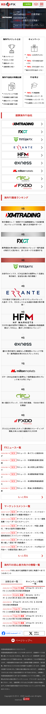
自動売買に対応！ (9, 67)
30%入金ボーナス (35, 67)
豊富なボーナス (8, 63)
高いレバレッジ (8, 56)
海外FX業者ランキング (16, 197)
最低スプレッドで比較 (11, 101)
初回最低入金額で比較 (11, 97)
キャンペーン (34, 39)
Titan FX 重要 (19, 588)
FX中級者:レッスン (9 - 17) (34, 99)
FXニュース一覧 (12, 447)
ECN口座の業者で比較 (10, 104)
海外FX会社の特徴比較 (11, 77)
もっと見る (23, 497)
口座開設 (27, 4)
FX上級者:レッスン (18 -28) (35, 103)
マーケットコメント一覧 (17, 506)
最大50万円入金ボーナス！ (35, 70)
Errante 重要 (18, 595)
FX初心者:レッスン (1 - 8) (34, 96)
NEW (13, 453)
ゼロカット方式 (8, 60)
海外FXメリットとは (11, 39)
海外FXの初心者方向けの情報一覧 (22, 564)
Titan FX (17, 609)
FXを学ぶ (34, 77)
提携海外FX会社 (23, 115)
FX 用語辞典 (32, 93)
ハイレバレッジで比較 (11, 94)
